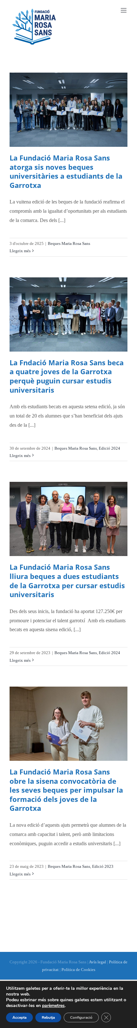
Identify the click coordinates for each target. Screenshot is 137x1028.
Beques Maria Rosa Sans (69, 243)
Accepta (19, 1017)
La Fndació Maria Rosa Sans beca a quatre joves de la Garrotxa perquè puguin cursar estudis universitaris (67, 376)
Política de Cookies (78, 969)
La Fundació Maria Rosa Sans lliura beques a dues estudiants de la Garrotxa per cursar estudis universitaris (67, 580)
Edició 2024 (109, 448)
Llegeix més (20, 250)
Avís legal (97, 962)
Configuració (81, 1017)
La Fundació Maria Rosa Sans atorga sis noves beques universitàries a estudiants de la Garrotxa (66, 171)
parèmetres (53, 1006)
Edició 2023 (102, 866)
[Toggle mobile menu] (124, 10)
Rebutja (48, 1017)
